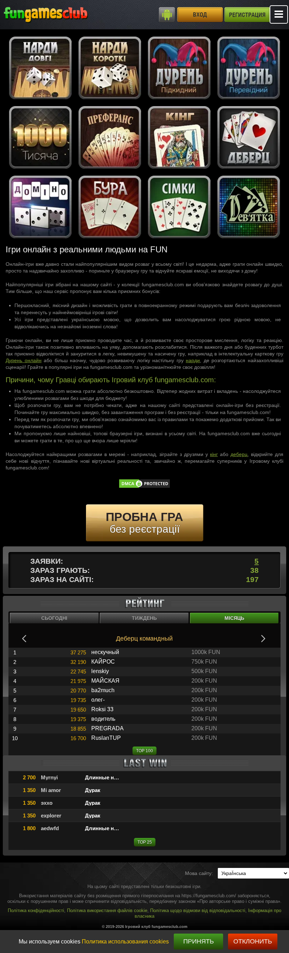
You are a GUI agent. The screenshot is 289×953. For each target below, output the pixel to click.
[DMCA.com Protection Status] (144, 487)
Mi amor (51, 790)
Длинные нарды (106, 777)
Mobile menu (279, 14)
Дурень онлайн (24, 360)
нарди (193, 360)
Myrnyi (49, 777)
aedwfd (50, 828)
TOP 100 (144, 750)
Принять (198, 941)
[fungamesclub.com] (60, 14)
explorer (51, 815)
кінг (214, 454)
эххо (47, 802)
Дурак (92, 790)
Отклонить (252, 941)
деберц (238, 454)
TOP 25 (144, 842)
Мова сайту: (199, 873)
